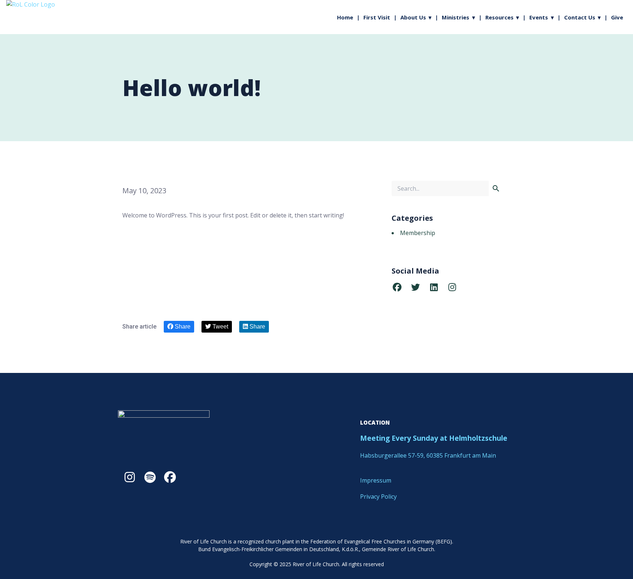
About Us (413, 17)
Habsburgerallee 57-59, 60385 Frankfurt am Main (428, 455)
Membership (417, 233)
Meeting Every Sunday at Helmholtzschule (433, 438)
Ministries (455, 17)
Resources (499, 17)
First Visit (376, 17)
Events (538, 17)
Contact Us (579, 17)
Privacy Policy (378, 496)
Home (345, 17)
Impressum (375, 480)
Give (617, 17)
